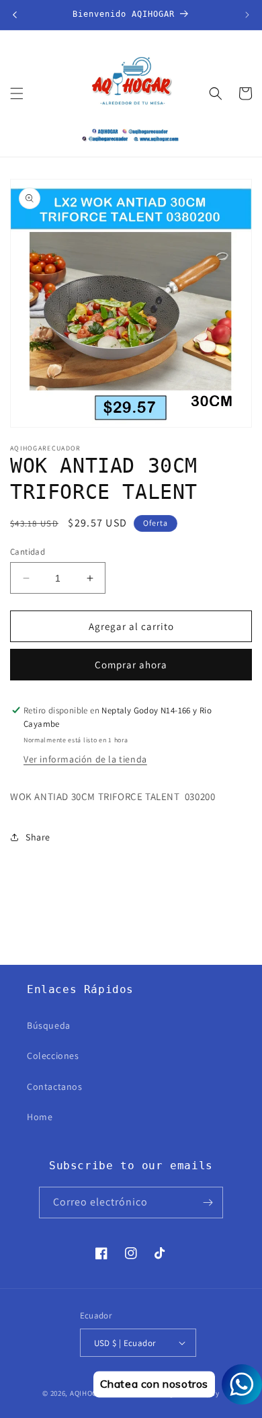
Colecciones (53, 1056)
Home (39, 1117)
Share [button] (38, 837)
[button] (17, 93)
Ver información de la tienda (85, 759)
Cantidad (27, 551)
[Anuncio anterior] (15, 15)
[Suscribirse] (207, 1202)
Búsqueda (49, 1025)
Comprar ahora (131, 664)
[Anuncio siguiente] (247, 15)
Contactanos (55, 1086)
